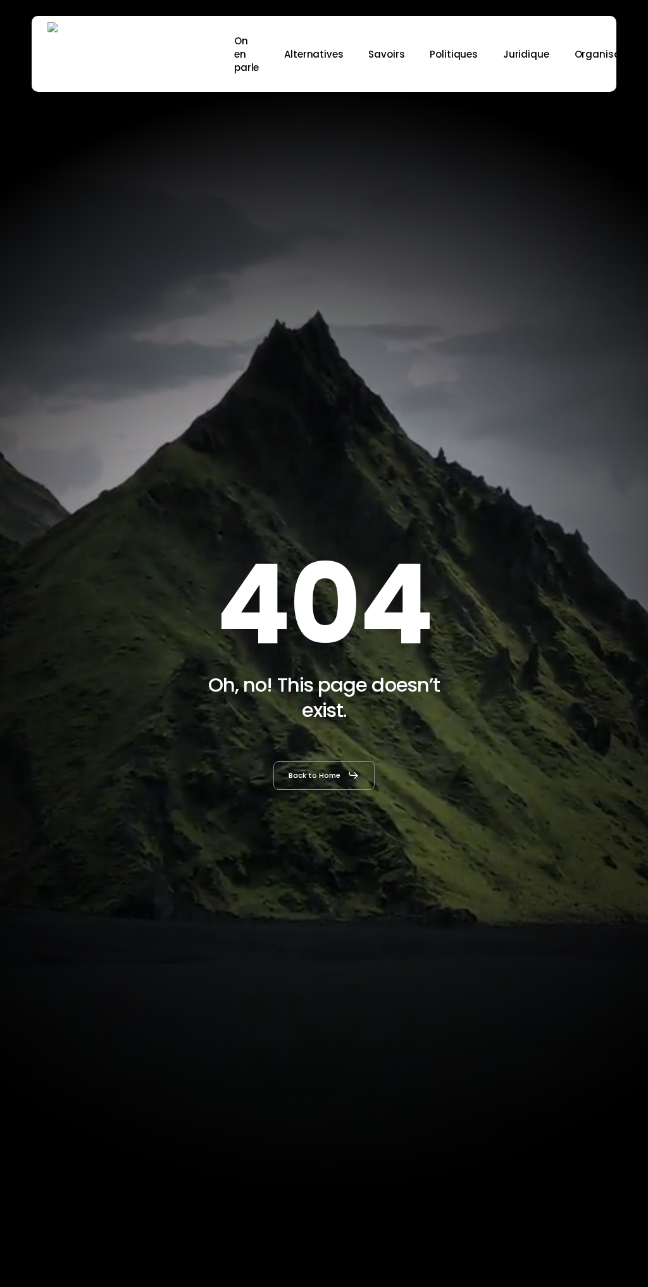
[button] (324, 775)
